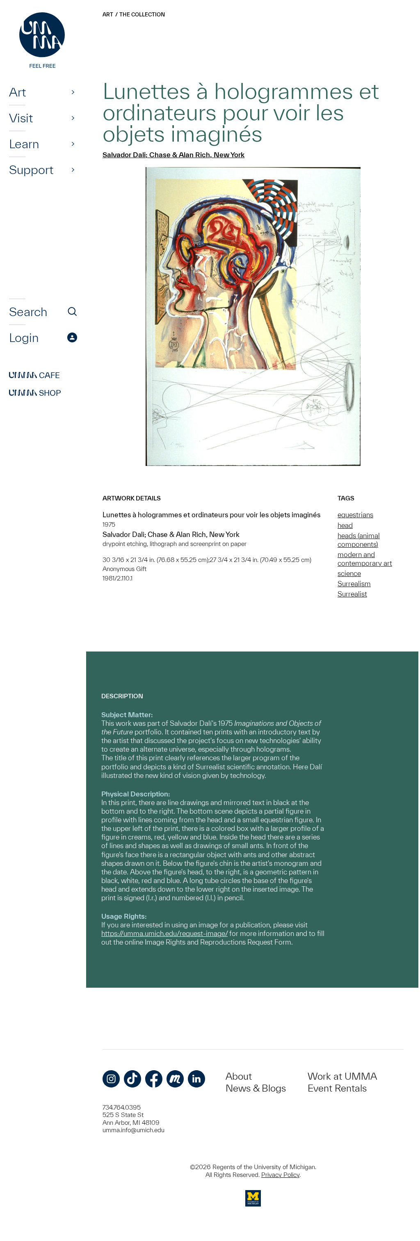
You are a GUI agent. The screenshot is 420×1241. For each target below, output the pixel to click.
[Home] (43, 41)
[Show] (73, 92)
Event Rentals (337, 1088)
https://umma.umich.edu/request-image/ (164, 933)
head (345, 525)
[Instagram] (111, 1078)
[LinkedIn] (196, 1078)
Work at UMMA (342, 1076)
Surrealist (352, 594)
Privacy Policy (280, 1174)
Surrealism (354, 583)
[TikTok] (132, 1078)
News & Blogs (256, 1088)
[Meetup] (175, 1078)
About (239, 1076)
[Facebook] (153, 1078)
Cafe (34, 375)
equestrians (355, 514)
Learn (24, 144)
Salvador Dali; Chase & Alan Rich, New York (173, 154)
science (349, 573)
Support (31, 170)
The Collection (142, 14)
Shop (35, 392)
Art (17, 92)
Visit (21, 118)
